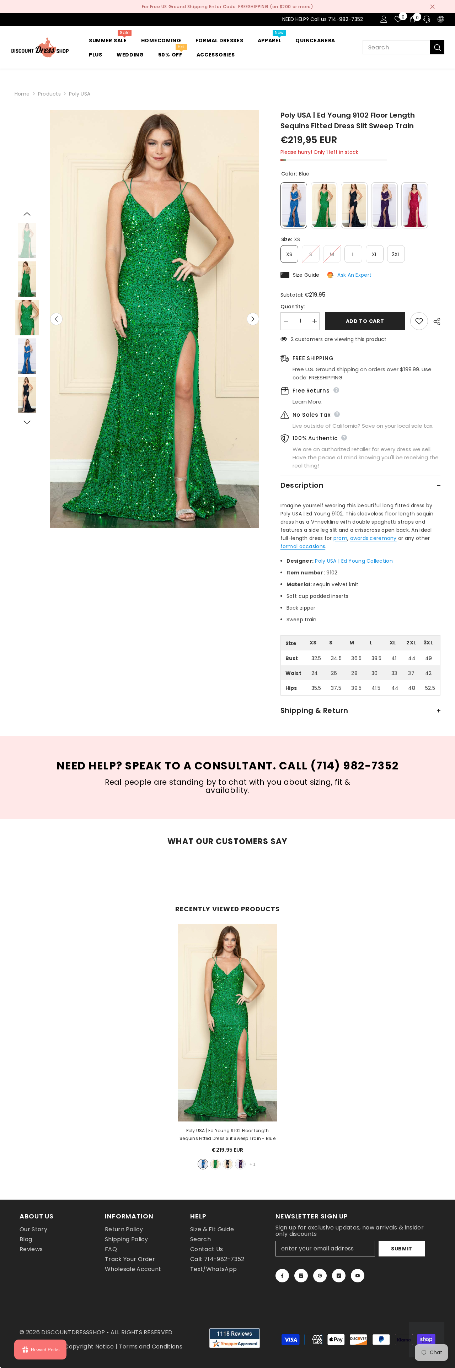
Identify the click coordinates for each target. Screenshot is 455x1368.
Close (432, 7)
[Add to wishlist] (419, 321)
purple (240, 1164)
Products (49, 93)
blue (203, 1164)
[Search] (403, 47)
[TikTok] (339, 1275)
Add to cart (365, 321)
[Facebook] (282, 1275)
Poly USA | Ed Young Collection (353, 560)
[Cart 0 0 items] (412, 19)
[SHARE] (434, 321)
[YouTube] (357, 1275)
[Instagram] (301, 1275)
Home (22, 93)
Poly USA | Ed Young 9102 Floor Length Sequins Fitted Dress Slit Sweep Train (227, 1134)
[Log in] (383, 19)
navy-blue (228, 1164)
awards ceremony (373, 538)
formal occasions (302, 546)
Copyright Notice (89, 1346)
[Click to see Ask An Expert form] (426, 1339)
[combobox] (396, 47)
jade (215, 1164)
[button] (56, 319)
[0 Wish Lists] (398, 19)
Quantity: (292, 306)
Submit (401, 1248)
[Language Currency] (440, 19)
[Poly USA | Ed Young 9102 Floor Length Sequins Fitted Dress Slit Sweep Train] (227, 1022)
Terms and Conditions (150, 1346)
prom (340, 538)
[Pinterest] (320, 1275)
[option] (154, 319)
